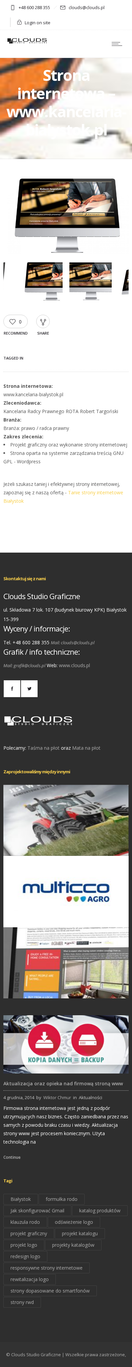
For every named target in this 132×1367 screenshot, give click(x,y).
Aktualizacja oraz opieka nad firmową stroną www (63, 1083)
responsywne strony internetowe (46, 1268)
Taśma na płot (43, 748)
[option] (66, 216)
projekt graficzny (28, 1233)
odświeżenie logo (74, 1222)
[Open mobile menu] (118, 44)
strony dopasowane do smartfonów (50, 1290)
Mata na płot (86, 748)
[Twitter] (29, 688)
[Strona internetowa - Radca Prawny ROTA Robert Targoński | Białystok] (66, 252)
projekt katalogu (80, 1233)
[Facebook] (11, 688)
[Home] (27, 43)
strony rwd (22, 1302)
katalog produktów (99, 1210)
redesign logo (25, 1256)
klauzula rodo (25, 1222)
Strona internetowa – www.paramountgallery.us (66, 988)
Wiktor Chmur (57, 1097)
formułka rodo (62, 1199)
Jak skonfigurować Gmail (37, 1210)
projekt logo (23, 1245)
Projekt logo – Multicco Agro (66, 917)
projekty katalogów (73, 1245)
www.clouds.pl (74, 665)
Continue (12, 1157)
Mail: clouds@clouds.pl (72, 643)
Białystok (20, 1199)
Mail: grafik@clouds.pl (24, 665)
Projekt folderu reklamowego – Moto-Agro (66, 846)
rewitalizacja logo (29, 1279)
